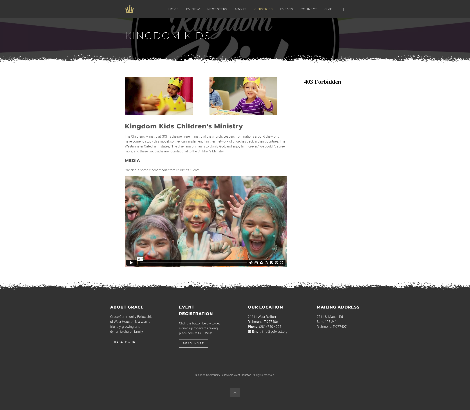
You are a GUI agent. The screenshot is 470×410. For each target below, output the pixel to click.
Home (173, 9)
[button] (235, 392)
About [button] (240, 9)
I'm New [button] (193, 9)
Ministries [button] (263, 9)
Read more (124, 341)
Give (328, 9)
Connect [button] (309, 9)
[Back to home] (129, 9)
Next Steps (217, 9)
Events (286, 9)
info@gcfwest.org (275, 331)
